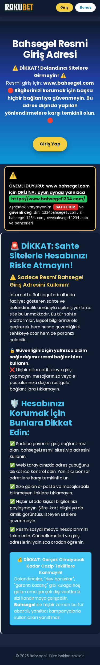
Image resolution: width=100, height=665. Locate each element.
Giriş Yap (50, 144)
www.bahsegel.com (68, 83)
